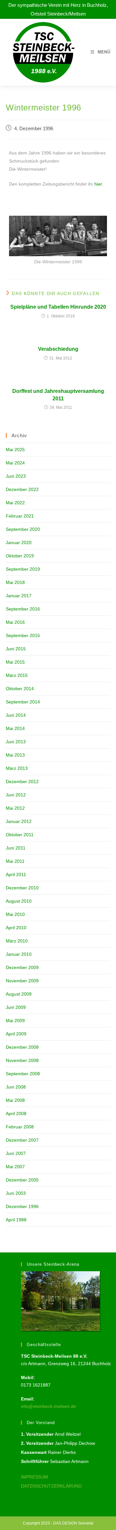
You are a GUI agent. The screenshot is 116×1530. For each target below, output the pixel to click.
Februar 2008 (20, 1126)
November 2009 (22, 980)
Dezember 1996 (22, 1206)
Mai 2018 (15, 582)
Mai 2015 (15, 662)
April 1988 (16, 1219)
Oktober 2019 (20, 555)
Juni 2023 (16, 476)
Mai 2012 (15, 808)
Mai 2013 (15, 755)
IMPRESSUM (34, 1476)
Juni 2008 (16, 1087)
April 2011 (16, 874)
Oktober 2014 (20, 688)
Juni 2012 (16, 794)
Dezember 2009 (22, 967)
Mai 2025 (15, 449)
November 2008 (22, 1060)
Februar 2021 (20, 516)
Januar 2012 (19, 821)
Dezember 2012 (22, 781)
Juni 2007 (16, 1153)
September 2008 (23, 1073)
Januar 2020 (19, 542)
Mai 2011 (15, 861)
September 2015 (23, 635)
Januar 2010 (19, 954)
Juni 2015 (16, 648)
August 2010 (19, 901)
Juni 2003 (16, 1193)
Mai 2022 (15, 502)
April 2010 (16, 927)
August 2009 (19, 994)
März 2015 (17, 675)
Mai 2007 (15, 1166)
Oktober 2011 (20, 834)
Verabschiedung (58, 349)
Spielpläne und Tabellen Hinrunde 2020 (58, 307)
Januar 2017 (19, 595)
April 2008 (16, 1113)
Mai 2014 (15, 728)
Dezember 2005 (22, 1179)
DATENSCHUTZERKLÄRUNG (51, 1486)
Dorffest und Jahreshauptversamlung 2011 (58, 394)
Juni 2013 (16, 741)
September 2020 (23, 529)
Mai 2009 (15, 1020)
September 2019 (23, 569)
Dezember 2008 (22, 1047)
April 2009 (16, 1033)
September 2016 (23, 608)
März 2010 (17, 940)
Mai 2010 (15, 914)
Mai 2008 (15, 1100)
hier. (98, 184)
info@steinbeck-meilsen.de (48, 1406)
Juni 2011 (15, 848)
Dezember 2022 (22, 489)
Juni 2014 (16, 715)
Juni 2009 (16, 1007)
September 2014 (23, 701)
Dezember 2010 (22, 887)
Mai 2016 (15, 622)
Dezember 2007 (22, 1140)
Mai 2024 (15, 462)
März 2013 (17, 768)
